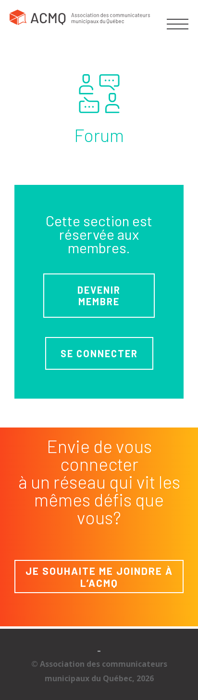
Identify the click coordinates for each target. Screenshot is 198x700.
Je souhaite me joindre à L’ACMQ (99, 577)
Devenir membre (99, 295)
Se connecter (99, 353)
